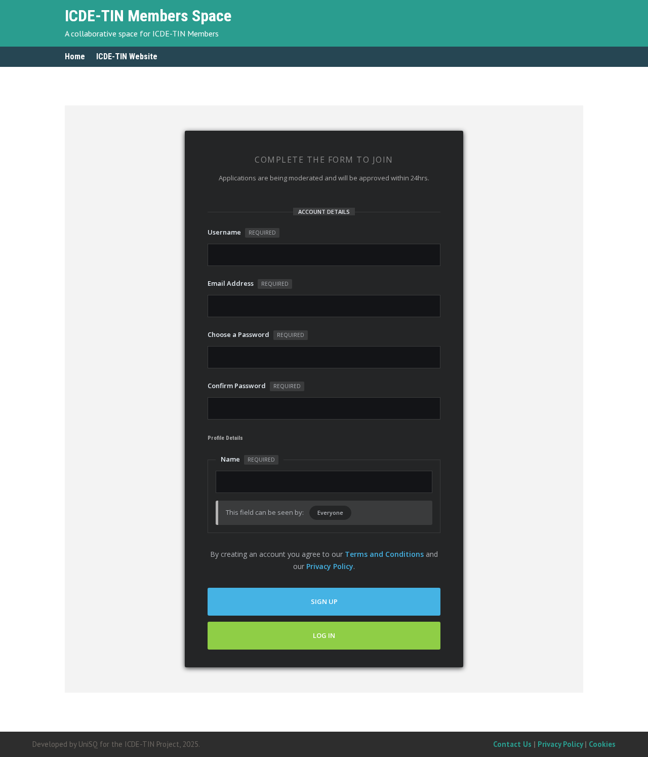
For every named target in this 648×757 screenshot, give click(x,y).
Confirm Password (254, 385)
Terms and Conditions (384, 554)
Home (75, 57)
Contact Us (512, 744)
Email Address (248, 283)
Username (242, 232)
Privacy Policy (329, 566)
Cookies (602, 744)
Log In (324, 635)
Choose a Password (256, 334)
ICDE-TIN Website (126, 57)
